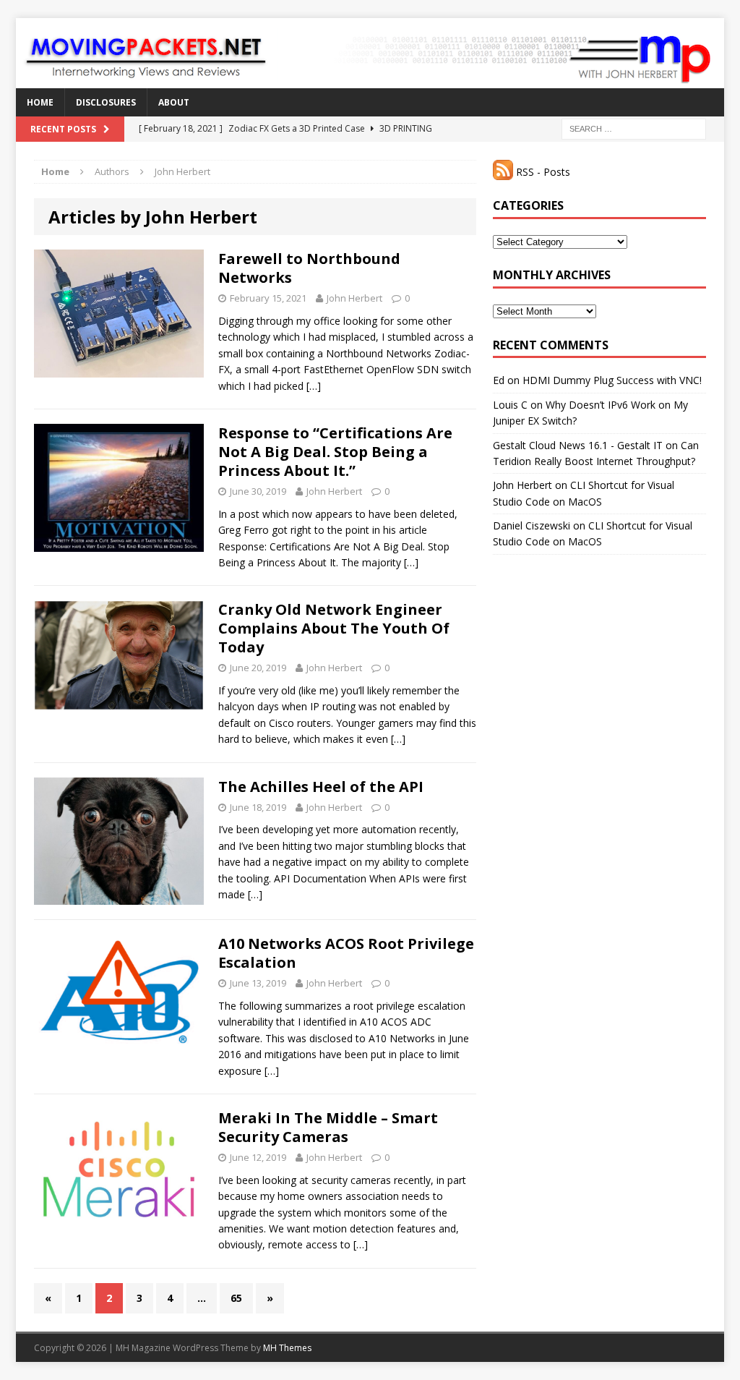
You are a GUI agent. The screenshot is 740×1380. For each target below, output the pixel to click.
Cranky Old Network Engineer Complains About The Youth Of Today (333, 628)
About (173, 102)
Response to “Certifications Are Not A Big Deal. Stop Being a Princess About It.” (335, 451)
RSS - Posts (541, 172)
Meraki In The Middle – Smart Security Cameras (328, 1127)
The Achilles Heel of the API (320, 786)
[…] (313, 386)
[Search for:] (634, 128)
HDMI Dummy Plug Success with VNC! (612, 380)
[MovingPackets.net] (370, 53)
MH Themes (287, 1348)
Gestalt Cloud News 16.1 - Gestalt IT (578, 445)
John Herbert (354, 297)
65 (236, 1298)
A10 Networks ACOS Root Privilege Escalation (346, 953)
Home (40, 102)
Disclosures (106, 102)
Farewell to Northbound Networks (309, 268)
